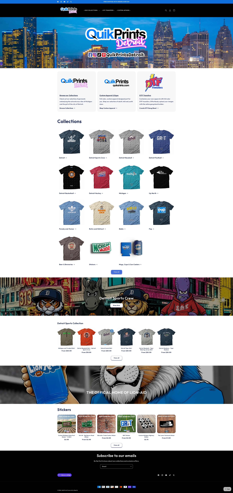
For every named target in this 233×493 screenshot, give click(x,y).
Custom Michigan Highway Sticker (146, 436)
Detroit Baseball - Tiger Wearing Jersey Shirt (146, 349)
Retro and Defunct (96, 229)
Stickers (92, 264)
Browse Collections (66, 108)
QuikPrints (64, 490)
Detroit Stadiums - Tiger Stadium (166, 349)
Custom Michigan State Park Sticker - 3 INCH (66, 436)
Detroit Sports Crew (97, 158)
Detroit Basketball (66, 193)
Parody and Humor (66, 229)
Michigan (122, 193)
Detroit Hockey (95, 193)
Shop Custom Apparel (107, 108)
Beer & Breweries (66, 264)
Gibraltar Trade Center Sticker (106, 435)
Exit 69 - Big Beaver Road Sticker (86, 436)
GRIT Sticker (126, 435)
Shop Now (116, 305)
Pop (150, 229)
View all (116, 272)
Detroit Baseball (125, 158)
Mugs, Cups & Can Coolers (129, 264)
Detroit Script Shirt (106, 348)
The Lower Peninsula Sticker (166, 435)
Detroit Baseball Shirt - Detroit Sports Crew (86, 349)
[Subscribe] (131, 466)
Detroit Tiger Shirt (126, 348)
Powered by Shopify (72, 490)
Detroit (62, 158)
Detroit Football (155, 158)
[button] (92, 10)
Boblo (121, 229)
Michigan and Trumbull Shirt (66, 348)
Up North (152, 193)
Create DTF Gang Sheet (148, 108)
